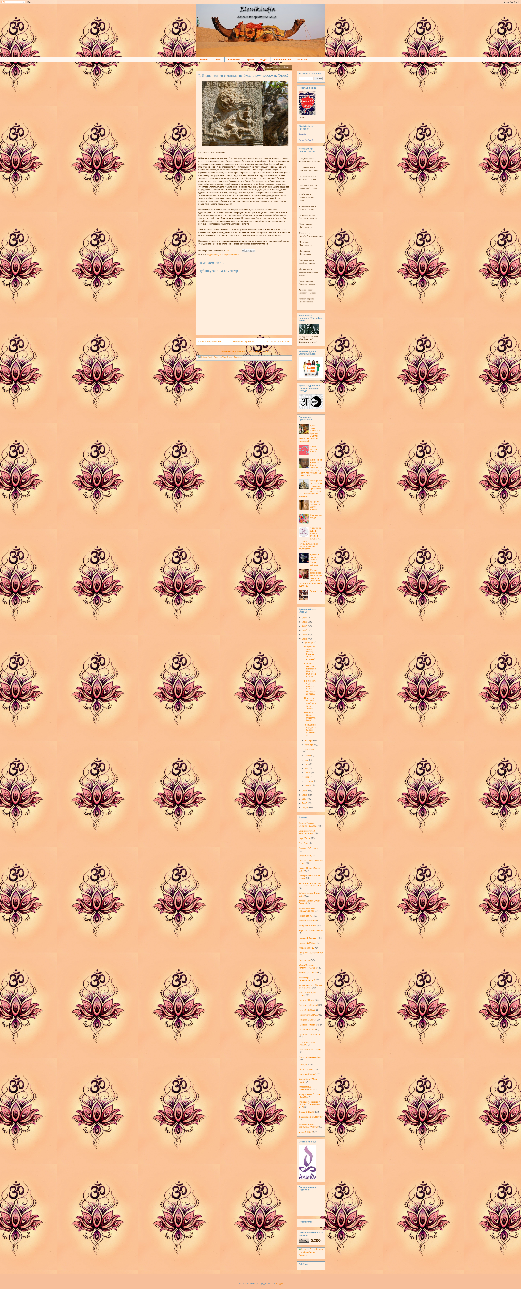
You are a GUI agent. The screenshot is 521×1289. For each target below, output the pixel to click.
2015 (305, 634)
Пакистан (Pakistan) (309, 1014)
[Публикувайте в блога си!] (245, 250)
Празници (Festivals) (309, 1034)
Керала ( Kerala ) (307, 942)
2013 (305, 790)
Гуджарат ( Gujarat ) (309, 848)
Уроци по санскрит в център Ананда (315, 505)
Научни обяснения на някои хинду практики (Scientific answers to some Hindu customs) (311, 578)
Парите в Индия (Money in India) (310, 716)
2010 (305, 803)
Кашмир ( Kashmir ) (309, 937)
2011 (304, 799)
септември (309, 748)
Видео (263, 59)
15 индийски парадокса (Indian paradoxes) (310, 730)
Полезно (302, 59)
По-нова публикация (210, 341)
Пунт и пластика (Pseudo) (307, 1043)
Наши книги (234, 59)
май (307, 768)
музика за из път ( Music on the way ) (310, 986)
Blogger (279, 1283)
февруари (309, 781)
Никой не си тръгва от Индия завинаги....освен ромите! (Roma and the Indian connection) (310, 467)
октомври (309, 744)
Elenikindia (302, 134)
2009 (305, 807)
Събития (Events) (307, 1074)
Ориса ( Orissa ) (307, 1009)
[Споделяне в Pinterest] (253, 250)
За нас (217, 59)
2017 (305, 626)
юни (307, 764)
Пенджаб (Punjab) (307, 1019)
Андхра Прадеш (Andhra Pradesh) (308, 824)
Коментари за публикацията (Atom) (251, 351)
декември (309, 642)
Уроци (250, 59)
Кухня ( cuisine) (306, 947)
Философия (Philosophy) (311, 1116)
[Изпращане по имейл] (243, 250)
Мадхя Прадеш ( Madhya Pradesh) (308, 966)
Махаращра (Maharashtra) (307, 979)
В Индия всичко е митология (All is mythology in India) (243, 75)
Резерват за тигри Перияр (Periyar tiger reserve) (309, 653)
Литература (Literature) (311, 952)
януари (308, 785)
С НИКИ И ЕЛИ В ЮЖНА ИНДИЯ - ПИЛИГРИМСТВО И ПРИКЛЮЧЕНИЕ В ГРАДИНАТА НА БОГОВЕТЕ (310, 539)
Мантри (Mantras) (308, 972)
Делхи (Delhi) (305, 855)
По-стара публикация (278, 341)
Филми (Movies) (306, 1111)
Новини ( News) (306, 1000)
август (308, 755)
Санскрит (303, 1064)
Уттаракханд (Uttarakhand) (306, 1088)
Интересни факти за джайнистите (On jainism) (310, 703)
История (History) (307, 925)
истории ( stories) (308, 920)
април (308, 772)
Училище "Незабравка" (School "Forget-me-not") (309, 1104)
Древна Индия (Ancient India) (310, 869)
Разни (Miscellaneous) (230, 254)
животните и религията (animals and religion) (310, 884)
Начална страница (243, 341)
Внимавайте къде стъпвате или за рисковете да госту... (310, 687)
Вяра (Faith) (304, 838)
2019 (305, 617)
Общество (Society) (308, 1005)
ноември (309, 740)
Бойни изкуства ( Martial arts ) (307, 832)
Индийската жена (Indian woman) (307, 909)
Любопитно (304, 960)
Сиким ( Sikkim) (306, 1069)
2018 (305, 621)
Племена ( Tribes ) (308, 1024)
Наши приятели (282, 59)
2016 (305, 630)
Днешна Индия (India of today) (311, 862)
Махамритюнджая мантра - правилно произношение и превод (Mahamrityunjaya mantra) (310, 488)
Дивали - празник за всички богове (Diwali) (315, 559)
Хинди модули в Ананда (314, 449)
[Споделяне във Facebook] (251, 250)
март (307, 776)
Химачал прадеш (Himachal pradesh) (309, 1125)
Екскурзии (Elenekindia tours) (310, 877)
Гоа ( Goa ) (304, 843)
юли (307, 759)
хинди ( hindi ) (306, 1131)
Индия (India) (213, 254)
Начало (204, 59)
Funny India (316, 591)
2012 (304, 794)
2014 (305, 638)
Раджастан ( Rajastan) (310, 1049)
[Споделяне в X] (248, 250)
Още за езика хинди (316, 516)
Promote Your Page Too (306, 140)
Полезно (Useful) (307, 1029)
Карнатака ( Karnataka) (311, 930)
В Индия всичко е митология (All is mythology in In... (310, 670)
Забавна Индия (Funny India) (309, 894)
